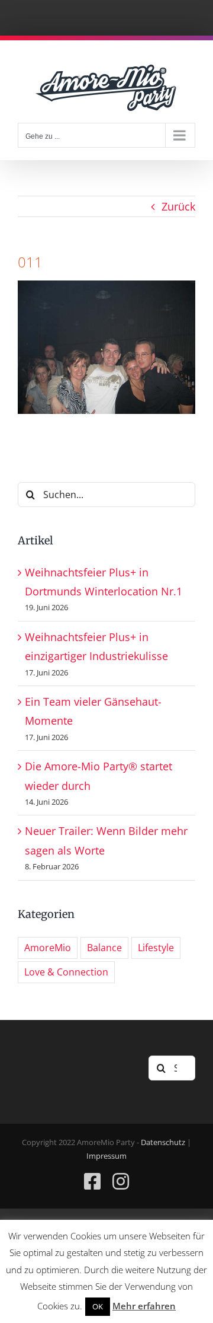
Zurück (178, 206)
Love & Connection (66, 971)
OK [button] (97, 1306)
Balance (104, 947)
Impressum (106, 1155)
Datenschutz (163, 1142)
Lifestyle (156, 947)
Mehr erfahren (144, 1306)
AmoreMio (47, 947)
